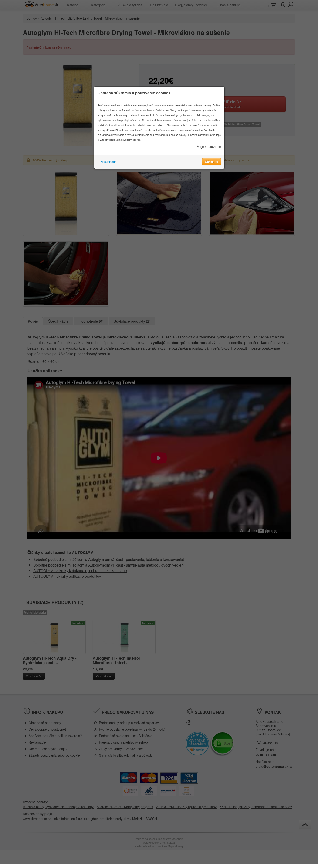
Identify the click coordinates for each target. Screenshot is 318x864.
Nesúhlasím (109, 161)
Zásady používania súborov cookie (120, 139)
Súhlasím (211, 161)
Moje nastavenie (209, 146)
